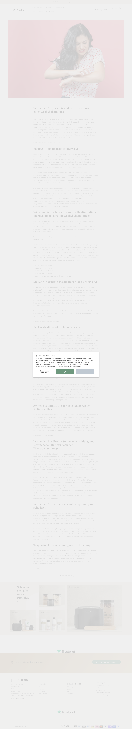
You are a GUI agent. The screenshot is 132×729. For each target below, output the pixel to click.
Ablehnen (85, 372)
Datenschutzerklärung (72, 366)
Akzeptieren (65, 372)
